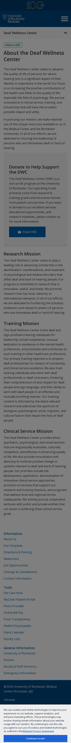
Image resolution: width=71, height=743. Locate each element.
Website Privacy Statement (38, 731)
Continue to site (35, 738)
